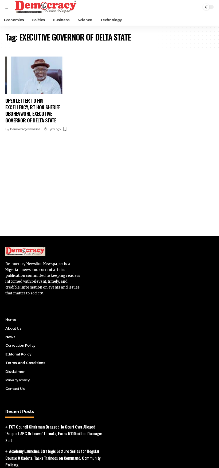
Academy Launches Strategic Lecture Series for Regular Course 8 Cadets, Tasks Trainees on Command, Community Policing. (52, 457)
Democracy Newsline (25, 129)
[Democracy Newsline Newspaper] (46, 7)
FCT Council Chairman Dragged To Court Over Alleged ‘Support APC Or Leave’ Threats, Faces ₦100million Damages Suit (54, 433)
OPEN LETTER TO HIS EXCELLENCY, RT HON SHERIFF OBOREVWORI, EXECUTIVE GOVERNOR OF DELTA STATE (32, 110)
